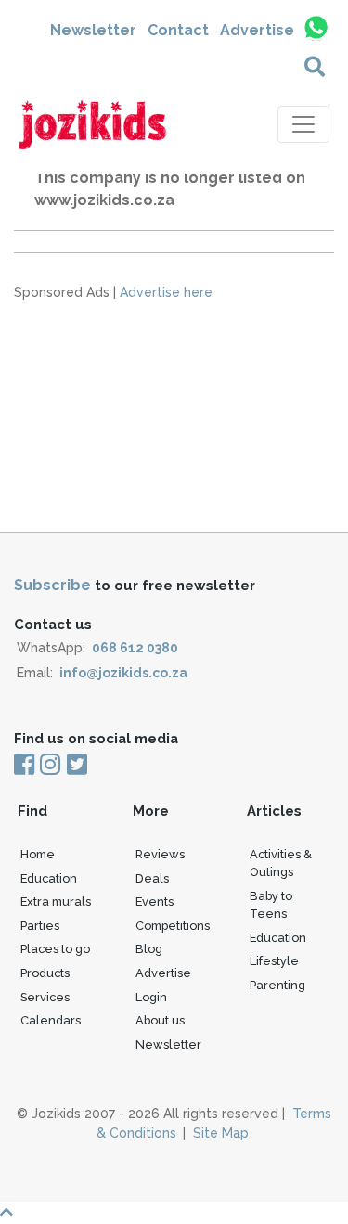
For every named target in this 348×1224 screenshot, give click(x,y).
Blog (148, 949)
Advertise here (166, 292)
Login (151, 997)
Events (154, 901)
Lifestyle (274, 961)
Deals (152, 878)
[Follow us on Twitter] (75, 765)
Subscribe (52, 585)
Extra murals (55, 901)
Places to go (55, 949)
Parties (39, 926)
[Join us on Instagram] (50, 765)
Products (45, 973)
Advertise (257, 30)
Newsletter (93, 30)
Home (37, 854)
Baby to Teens (271, 905)
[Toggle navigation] (303, 124)
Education (48, 878)
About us (160, 1020)
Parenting (277, 985)
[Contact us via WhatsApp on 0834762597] (315, 27)
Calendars (50, 1020)
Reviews (160, 854)
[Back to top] (174, 1213)
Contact (178, 30)
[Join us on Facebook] (25, 765)
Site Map (221, 1133)
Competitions (172, 926)
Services (45, 997)
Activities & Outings (281, 863)
